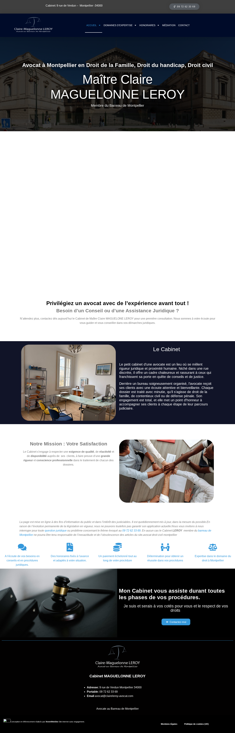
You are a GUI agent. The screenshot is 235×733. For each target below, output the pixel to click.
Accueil (91, 25)
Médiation (168, 25)
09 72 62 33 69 (108, 691)
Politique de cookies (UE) (196, 724)
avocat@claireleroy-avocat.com (114, 696)
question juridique (56, 530)
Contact (184, 25)
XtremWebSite (52, 722)
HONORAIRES (147, 25)
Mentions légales (169, 724)
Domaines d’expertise (118, 25)
